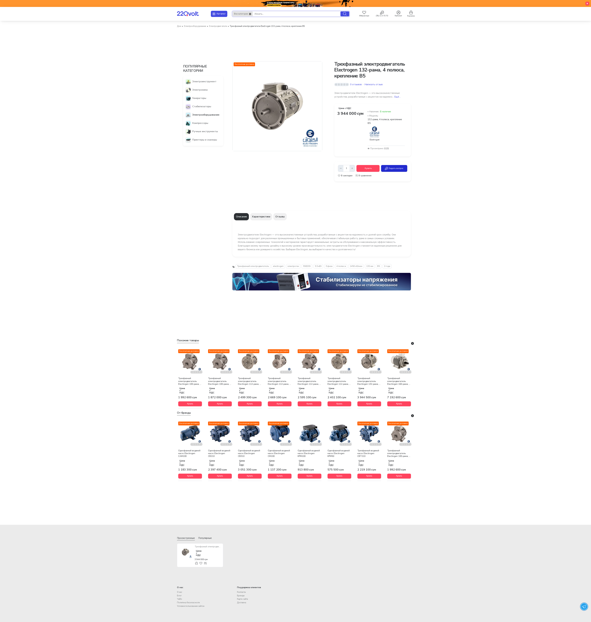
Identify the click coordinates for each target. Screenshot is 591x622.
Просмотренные (186, 538)
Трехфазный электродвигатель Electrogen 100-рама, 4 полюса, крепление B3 (219, 381)
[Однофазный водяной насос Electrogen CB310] (250, 433)
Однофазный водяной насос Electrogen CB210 (219, 453)
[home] (179, 26)
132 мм (369, 266)
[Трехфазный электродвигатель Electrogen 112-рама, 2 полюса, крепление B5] (250, 361)
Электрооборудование (195, 26)
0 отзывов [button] (356, 84)
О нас (180, 587)
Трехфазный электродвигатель (253, 266)
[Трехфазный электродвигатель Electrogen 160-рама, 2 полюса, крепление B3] (399, 361)
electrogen (278, 266)
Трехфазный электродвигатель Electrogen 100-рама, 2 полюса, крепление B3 (189, 381)
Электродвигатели (218, 26)
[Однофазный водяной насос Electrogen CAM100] (190, 433)
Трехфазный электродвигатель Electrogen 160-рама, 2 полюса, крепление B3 (398, 381)
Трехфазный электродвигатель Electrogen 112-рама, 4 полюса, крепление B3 (309, 381)
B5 (378, 266)
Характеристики (261, 216)
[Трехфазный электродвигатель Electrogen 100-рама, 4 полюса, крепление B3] (220, 361)
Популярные (205, 538)
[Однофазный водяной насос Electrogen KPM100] (309, 433)
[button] (368, 168)
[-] (340, 168)
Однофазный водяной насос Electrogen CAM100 (189, 453)
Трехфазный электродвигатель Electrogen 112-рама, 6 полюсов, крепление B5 (339, 381)
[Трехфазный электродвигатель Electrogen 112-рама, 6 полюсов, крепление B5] (339, 361)
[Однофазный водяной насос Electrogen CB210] (220, 433)
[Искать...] (344, 13)
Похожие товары (188, 340)
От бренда (184, 413)
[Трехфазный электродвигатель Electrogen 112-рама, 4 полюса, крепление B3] (309, 361)
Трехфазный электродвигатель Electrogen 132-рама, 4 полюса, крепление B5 (208, 546)
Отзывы (280, 216)
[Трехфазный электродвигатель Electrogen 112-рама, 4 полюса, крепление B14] (280, 361)
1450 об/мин (356, 266)
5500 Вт (307, 266)
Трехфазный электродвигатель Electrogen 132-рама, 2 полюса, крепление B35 (368, 381)
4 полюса (341, 266)
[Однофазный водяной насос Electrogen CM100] (280, 433)
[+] (352, 168)
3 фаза (329, 266)
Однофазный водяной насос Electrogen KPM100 (309, 453)
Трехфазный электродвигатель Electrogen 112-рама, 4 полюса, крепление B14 (279, 381)
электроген (293, 266)
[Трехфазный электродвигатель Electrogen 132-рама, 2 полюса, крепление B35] (369, 361)
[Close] (587, 3)
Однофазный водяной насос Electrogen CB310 (249, 453)
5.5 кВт (318, 266)
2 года (387, 266)
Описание (241, 216)
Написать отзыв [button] (373, 84)
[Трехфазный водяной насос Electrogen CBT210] (369, 433)
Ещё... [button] (397, 96)
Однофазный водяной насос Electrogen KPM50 (339, 453)
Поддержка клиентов (249, 587)
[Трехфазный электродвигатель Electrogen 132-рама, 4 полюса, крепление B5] (185, 552)
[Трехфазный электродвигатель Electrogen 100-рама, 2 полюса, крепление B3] (190, 361)
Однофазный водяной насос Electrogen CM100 (279, 453)
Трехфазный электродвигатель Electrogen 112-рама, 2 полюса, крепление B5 (249, 381)
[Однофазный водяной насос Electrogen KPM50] (339, 433)
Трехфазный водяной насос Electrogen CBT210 (368, 453)
